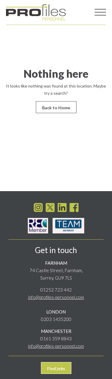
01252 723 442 (56, 289)
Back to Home (56, 107)
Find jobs (56, 368)
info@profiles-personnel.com (56, 297)
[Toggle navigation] (100, 12)
